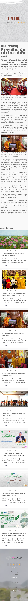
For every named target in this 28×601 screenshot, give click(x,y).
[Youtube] (20, 564)
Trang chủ (6, 23)
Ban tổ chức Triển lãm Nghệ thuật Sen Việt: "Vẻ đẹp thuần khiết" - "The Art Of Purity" (13, 494)
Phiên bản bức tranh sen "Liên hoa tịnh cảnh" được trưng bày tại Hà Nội (13, 254)
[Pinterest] (11, 564)
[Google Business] (14, 564)
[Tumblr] (17, 564)
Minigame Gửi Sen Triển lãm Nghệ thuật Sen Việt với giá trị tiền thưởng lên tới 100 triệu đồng (14, 534)
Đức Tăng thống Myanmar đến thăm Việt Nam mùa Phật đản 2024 (13, 374)
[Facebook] (8, 564)
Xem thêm (5, 265)
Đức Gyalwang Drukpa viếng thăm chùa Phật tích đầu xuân (13, 334)
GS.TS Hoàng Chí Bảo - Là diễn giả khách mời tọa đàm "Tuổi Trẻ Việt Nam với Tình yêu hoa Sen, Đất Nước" (13, 455)
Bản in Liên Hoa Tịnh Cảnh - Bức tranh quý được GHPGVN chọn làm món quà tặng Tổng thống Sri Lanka (14, 295)
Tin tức (12, 23)
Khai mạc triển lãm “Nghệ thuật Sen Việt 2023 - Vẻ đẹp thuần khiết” (14, 415)
